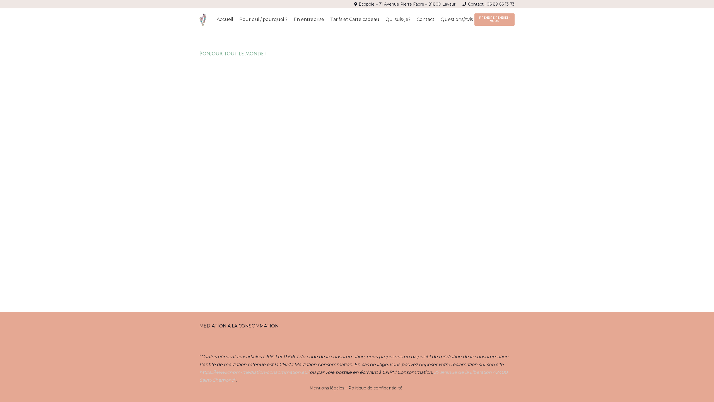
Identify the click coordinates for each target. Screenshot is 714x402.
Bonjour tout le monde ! (233, 53)
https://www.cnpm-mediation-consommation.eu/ (254, 372)
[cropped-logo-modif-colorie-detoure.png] (203, 19)
